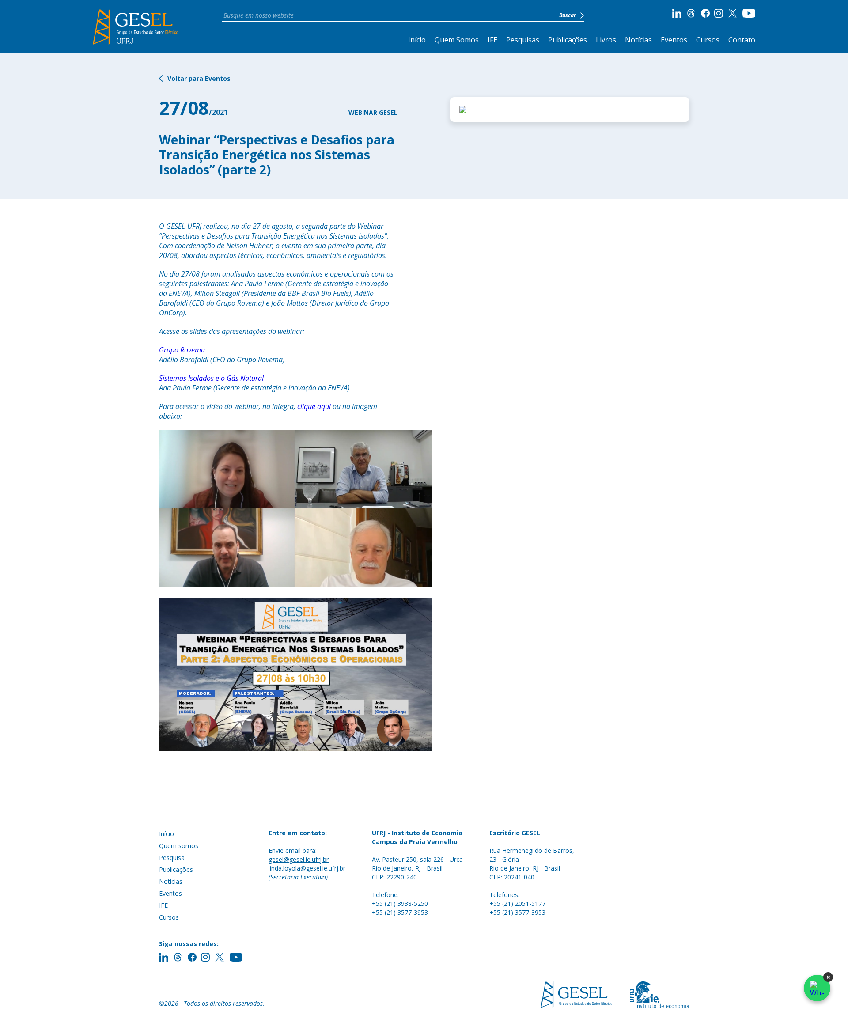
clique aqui (314, 406)
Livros (606, 40)
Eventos (674, 40)
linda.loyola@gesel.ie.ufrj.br (307, 868)
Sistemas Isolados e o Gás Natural (211, 378)
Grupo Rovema (182, 350)
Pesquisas (522, 40)
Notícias (638, 40)
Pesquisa (172, 857)
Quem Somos (457, 40)
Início (417, 40)
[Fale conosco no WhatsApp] (817, 988)
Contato (741, 40)
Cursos (707, 40)
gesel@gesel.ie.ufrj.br (299, 859)
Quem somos (178, 845)
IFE (492, 40)
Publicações (567, 40)
